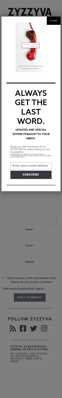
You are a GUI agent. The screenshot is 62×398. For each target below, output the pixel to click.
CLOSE (54, 21)
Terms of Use (37, 154)
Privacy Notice (20, 157)
